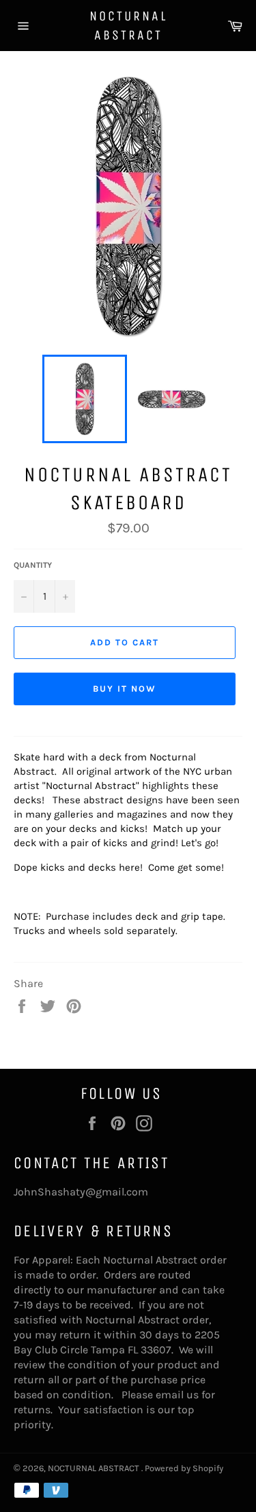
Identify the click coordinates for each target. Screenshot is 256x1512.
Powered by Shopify (184, 1468)
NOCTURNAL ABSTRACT (128, 25)
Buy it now (124, 688)
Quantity (33, 565)
